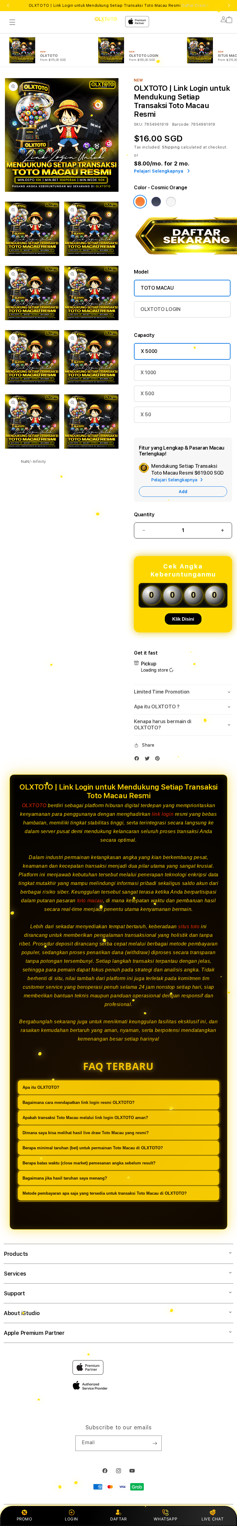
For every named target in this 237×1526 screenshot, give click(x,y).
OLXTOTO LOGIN (160, 309)
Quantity (144, 515)
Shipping (171, 147)
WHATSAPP (165, 1518)
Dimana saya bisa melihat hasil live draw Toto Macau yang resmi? (86, 1132)
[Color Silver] (171, 202)
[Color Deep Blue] (156, 202)
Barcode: (181, 124)
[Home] (106, 19)
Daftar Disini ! (195, 5)
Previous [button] (8, 5)
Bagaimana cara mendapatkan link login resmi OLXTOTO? (79, 1102)
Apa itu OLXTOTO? (41, 1087)
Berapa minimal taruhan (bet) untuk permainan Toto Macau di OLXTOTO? (93, 1148)
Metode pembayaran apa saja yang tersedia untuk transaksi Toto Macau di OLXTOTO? (105, 1193)
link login (162, 814)
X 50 (145, 414)
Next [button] (229, 5)
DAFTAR (118, 1518)
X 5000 (149, 351)
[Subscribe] (154, 1443)
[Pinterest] (159, 759)
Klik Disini (183, 619)
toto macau (90, 900)
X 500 (147, 393)
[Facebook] (138, 759)
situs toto (188, 926)
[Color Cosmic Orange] (140, 201)
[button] (12, 22)
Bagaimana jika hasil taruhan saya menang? (65, 1178)
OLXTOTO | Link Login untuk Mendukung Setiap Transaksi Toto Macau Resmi (119, 5)
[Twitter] (148, 759)
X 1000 (148, 372)
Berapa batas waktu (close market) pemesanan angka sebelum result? (89, 1163)
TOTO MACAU (157, 288)
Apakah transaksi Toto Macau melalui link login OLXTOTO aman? (85, 1117)
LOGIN (71, 1518)
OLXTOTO (34, 805)
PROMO (24, 1518)
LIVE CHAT (212, 1518)
